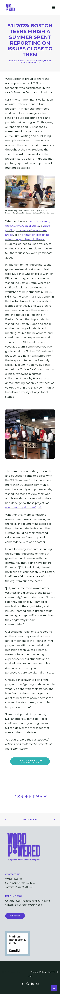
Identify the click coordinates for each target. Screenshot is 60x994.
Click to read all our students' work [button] (30, 761)
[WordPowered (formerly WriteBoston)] (10, 7)
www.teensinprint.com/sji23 (23, 507)
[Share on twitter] (18, 796)
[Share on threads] (22, 796)
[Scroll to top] (54, 988)
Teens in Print (36, 61)
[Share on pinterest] (26, 796)
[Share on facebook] (15, 796)
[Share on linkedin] (30, 796)
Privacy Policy (38, 972)
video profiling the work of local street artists (27, 230)
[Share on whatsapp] (34, 796)
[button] (53, 7)
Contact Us (12, 874)
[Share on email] (45, 796)
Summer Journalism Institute (36, 62)
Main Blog (30, 819)
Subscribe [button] (15, 916)
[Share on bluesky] (37, 796)
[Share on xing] (41, 796)
